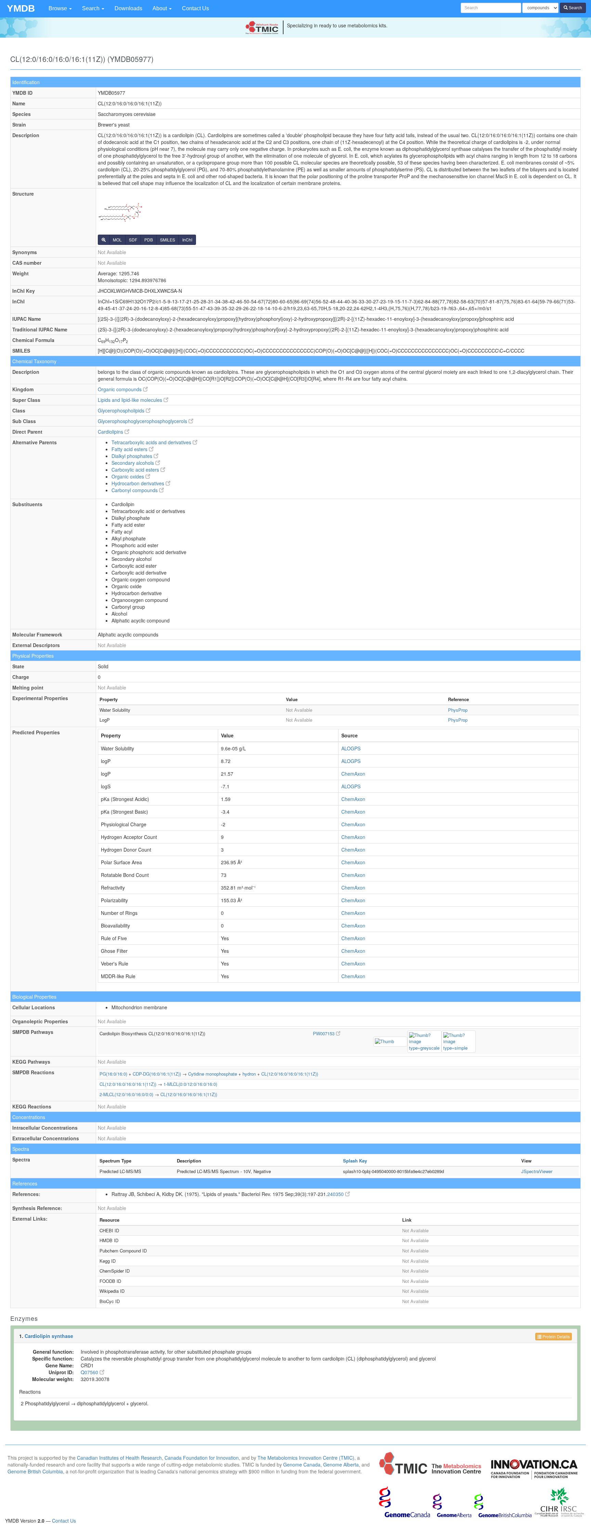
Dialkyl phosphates (132, 455)
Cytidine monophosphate (212, 1073)
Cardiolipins (111, 431)
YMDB (21, 8)
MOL (117, 239)
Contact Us (195, 8)
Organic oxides (128, 476)
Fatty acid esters (130, 449)
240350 (336, 1194)
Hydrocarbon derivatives (138, 483)
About (160, 8)
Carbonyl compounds (135, 490)
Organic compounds (120, 389)
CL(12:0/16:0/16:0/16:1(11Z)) (289, 1073)
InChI (187, 239)
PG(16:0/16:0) (113, 1073)
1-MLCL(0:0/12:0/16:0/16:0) (190, 1084)
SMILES (167, 239)
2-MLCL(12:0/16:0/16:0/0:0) (126, 1094)
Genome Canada (301, 1464)
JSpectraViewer (536, 1171)
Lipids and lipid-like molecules (130, 399)
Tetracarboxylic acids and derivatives (152, 442)
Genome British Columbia (35, 1471)
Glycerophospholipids (122, 410)
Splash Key (355, 1160)
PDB (148, 239)
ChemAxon (353, 773)
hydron (249, 1073)
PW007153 (324, 1033)
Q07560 (90, 1372)
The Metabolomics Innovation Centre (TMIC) (306, 1457)
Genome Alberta (341, 1464)
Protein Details (555, 1336)
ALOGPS (350, 748)
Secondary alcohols (133, 462)
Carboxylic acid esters (135, 469)
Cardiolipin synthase (49, 1335)
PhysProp (458, 710)
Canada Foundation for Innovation (202, 1457)
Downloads (128, 8)
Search (91, 8)
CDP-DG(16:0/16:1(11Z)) (157, 1073)
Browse (58, 8)
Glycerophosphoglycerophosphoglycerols (143, 421)
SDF (133, 239)
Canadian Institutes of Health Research (119, 1457)
